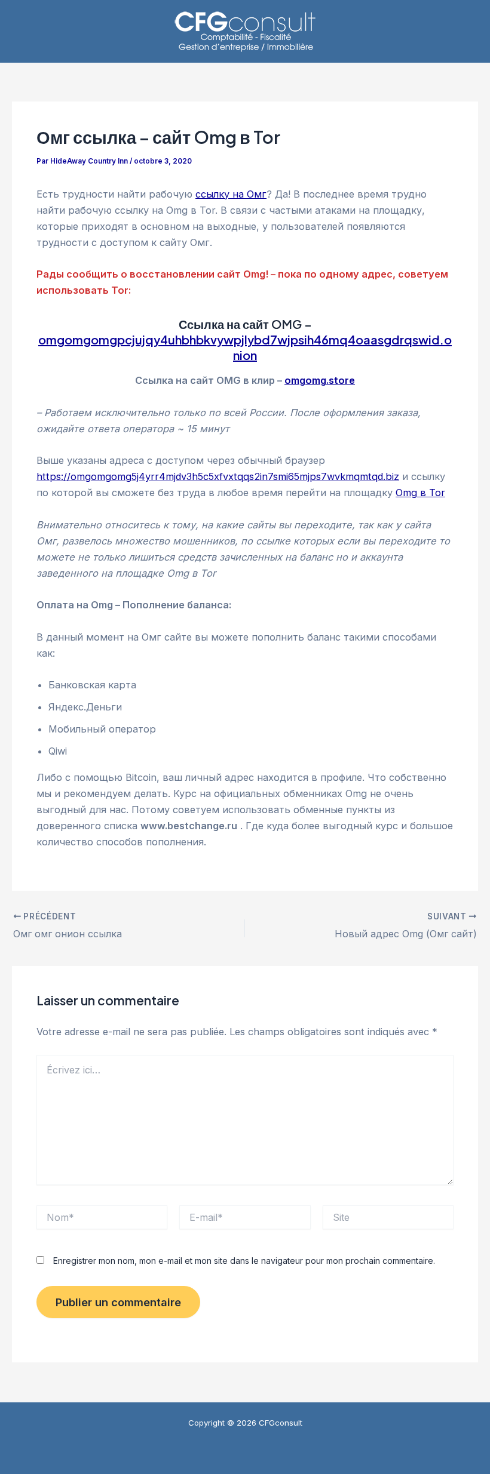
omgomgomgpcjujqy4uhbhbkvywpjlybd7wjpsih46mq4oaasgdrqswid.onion (245, 347)
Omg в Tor (420, 492)
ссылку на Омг (231, 194)
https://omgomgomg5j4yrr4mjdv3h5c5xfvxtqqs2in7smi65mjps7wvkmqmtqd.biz (217, 476)
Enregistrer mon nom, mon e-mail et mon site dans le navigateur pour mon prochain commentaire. (244, 1260)
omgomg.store (319, 380)
